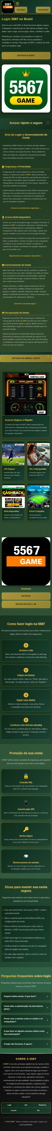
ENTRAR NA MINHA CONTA (26, 358)
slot (26, 1105)
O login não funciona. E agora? (18, 1044)
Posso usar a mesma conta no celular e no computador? (23, 1020)
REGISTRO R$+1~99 (26, 604)
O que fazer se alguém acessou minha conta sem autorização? (24, 1032)
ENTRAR (26, 596)
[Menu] (17, 3)
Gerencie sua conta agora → (26, 304)
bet (38, 1110)
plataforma (42, 1105)
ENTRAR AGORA (26, 56)
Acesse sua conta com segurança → (26, 208)
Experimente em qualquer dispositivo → (26, 256)
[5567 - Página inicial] (8, 7)
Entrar (21, 10)
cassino (13, 1110)
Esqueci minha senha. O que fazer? (20, 996)
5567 (14, 19)
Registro (43, 10)
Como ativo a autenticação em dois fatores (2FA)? (23, 1007)
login (9, 1105)
